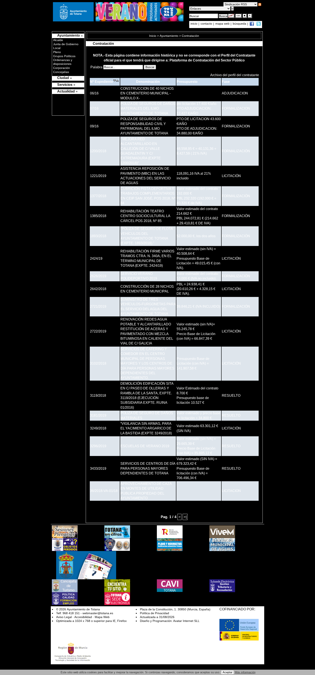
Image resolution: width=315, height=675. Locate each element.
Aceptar (227, 672)
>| (185, 517)
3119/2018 (98, 395)
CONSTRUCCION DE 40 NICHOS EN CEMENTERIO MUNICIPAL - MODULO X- (147, 93)
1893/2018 (98, 236)
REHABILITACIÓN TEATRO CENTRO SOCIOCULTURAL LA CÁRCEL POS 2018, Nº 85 (145, 216)
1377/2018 (98, 196)
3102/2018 (98, 363)
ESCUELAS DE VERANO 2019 (144, 446)
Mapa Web (102, 617)
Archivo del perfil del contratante (234, 75)
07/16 (94, 108)
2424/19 (96, 258)
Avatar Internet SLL (186, 621)
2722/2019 (98, 331)
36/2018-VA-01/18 (104, 491)
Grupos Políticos (64, 56)
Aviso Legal (64, 617)
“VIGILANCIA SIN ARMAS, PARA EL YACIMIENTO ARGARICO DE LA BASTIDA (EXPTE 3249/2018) (146, 428)
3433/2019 (98, 468)
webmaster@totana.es (97, 613)
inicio (194, 23)
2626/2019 (98, 276)
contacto (206, 23)
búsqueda (240, 23)
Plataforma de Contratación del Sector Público (207, 60)
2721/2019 (98, 306)
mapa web (222, 23)
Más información (245, 672)
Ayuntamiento (169, 35)
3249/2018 (98, 428)
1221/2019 (98, 176)
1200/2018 (98, 151)
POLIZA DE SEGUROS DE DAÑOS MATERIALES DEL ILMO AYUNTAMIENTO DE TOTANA (148, 108)
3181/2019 (98, 415)
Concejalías (61, 72)
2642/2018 (98, 289)
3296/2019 (98, 446)
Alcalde (58, 40)
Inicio (153, 35)
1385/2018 (98, 216)
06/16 (94, 93)
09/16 (94, 126)
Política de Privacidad (154, 613)
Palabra (96, 67)
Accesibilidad (83, 617)
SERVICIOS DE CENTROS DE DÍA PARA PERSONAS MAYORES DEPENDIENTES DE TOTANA (147, 468)
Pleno (57, 52)
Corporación (61, 68)
